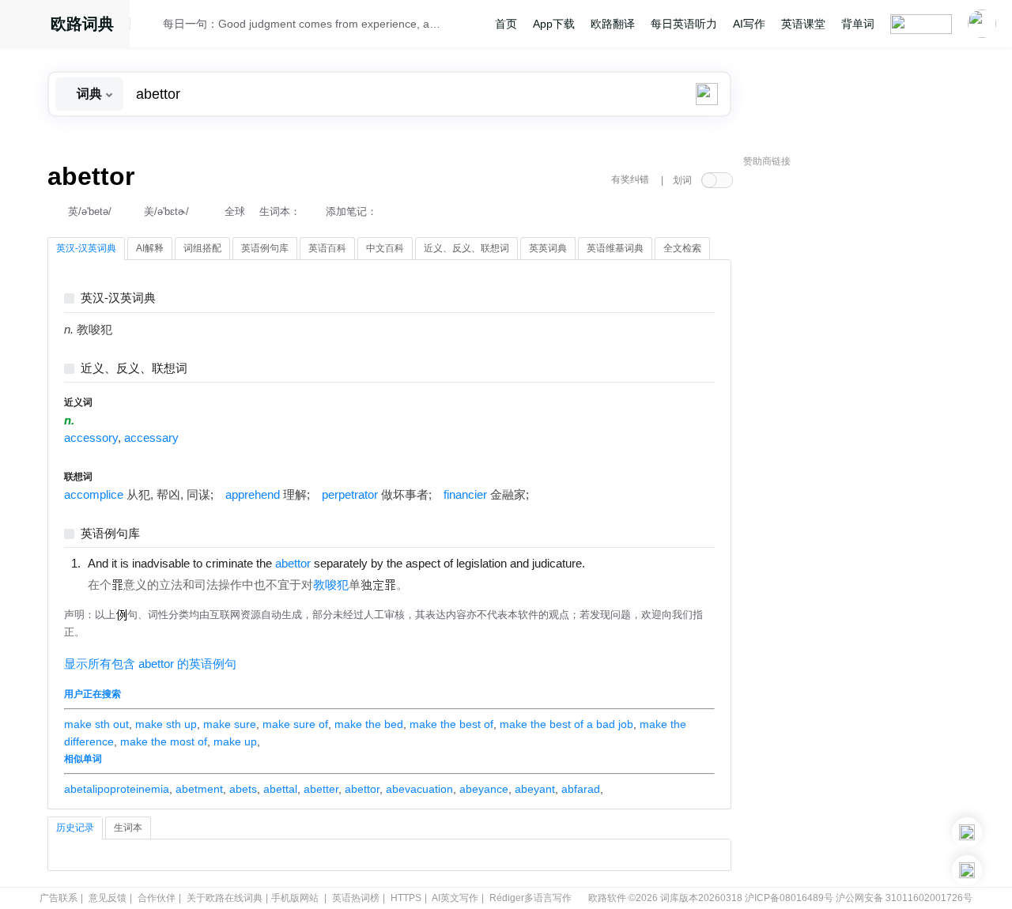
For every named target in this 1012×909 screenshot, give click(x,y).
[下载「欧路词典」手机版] (967, 832)
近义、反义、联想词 (134, 369)
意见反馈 (107, 897)
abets (243, 789)
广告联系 (58, 897)
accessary (151, 438)
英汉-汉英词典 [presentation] (86, 248)
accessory (91, 438)
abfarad (580, 789)
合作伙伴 (157, 897)
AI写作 (749, 23)
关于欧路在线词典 (224, 897)
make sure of (295, 724)
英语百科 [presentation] (327, 248)
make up (235, 741)
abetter (321, 789)
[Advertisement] (861, 415)
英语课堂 (803, 23)
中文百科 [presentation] (385, 248)
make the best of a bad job (566, 724)
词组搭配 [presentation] (202, 248)
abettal (280, 789)
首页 (506, 23)
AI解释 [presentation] (150, 248)
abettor (362, 789)
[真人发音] (612, 563)
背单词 (857, 23)
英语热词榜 (356, 897)
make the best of (451, 724)
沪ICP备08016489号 (789, 897)
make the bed (368, 724)
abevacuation (419, 789)
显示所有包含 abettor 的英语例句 (150, 664)
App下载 (554, 23)
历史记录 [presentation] (75, 827)
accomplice (93, 494)
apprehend (252, 494)
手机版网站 (295, 897)
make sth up (166, 724)
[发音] (151, 26)
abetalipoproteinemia (116, 789)
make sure (229, 724)
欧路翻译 (613, 23)
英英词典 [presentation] (548, 248)
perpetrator (350, 494)
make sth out (96, 724)
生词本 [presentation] (128, 827)
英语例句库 (110, 534)
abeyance (483, 789)
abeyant (535, 789)
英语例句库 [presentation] (265, 248)
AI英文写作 (455, 897)
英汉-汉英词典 (118, 298)
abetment (199, 789)
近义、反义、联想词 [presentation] (466, 248)
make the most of (163, 741)
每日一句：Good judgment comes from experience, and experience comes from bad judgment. (302, 23)
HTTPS (406, 897)
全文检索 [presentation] (682, 248)
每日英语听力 (684, 23)
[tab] (86, 249)
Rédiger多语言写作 (530, 897)
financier (465, 494)
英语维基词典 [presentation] (615, 248)
